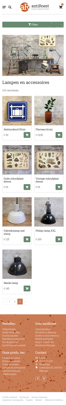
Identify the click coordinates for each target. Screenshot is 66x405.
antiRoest (34, 7)
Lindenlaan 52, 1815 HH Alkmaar (50, 369)
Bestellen (8, 324)
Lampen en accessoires (13, 367)
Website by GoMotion (54, 400)
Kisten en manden (11, 361)
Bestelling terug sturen (13, 338)
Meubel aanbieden (44, 338)
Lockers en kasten (11, 357)
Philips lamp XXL (46, 230)
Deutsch (38, 400)
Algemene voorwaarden (12, 400)
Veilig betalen (9, 329)
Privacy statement (39, 397)
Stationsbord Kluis (14, 129)
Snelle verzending (11, 332)
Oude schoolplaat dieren (14, 180)
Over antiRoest (45, 324)
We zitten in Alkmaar (45, 332)
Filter (34, 24)
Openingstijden (42, 329)
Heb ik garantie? (10, 342)
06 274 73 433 (46, 361)
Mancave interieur (11, 370)
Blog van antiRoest (44, 342)
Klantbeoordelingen (45, 345)
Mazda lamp (11, 282)
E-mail (42, 357)
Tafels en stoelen (10, 364)
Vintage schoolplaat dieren (47, 180)
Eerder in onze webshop (47, 335)
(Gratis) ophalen (10, 335)
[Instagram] (43, 378)
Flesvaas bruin (44, 129)
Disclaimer (24, 397)
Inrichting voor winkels (14, 345)
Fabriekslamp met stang (14, 232)
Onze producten (13, 352)
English (29, 400)
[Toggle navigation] (4, 7)
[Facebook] (37, 378)
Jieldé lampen (9, 374)
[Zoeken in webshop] (9, 7)
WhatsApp (44, 364)
